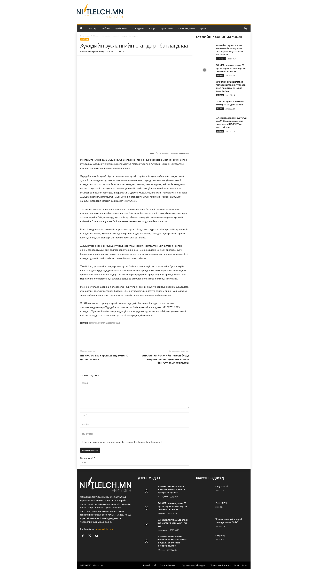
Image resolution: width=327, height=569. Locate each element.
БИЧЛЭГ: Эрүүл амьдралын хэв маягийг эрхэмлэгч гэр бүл (173, 522)
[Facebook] (83, 60)
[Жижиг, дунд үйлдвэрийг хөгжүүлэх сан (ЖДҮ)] (204, 524)
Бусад (203, 28)
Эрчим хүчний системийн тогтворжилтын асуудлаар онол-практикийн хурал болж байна (231, 86)
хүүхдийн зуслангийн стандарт (104, 323)
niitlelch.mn (98, 565)
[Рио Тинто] (204, 507)
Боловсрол (220, 58)
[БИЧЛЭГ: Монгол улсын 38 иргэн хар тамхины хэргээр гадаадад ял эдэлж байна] (204, 70)
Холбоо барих (240, 565)
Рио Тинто (221, 502)
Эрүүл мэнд (167, 28)
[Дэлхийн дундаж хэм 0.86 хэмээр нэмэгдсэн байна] (204, 106)
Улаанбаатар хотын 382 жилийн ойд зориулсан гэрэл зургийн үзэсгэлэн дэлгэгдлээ (229, 50)
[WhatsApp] (107, 60)
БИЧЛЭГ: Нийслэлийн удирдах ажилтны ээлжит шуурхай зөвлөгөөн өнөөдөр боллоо (172, 541)
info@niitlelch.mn (104, 529)
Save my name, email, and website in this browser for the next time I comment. (123, 442)
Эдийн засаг (121, 28)
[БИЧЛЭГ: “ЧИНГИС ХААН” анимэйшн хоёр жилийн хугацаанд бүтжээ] (146, 491)
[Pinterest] (99, 60)
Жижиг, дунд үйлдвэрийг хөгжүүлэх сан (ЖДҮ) (229, 521)
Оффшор (220, 535)
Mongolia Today (96, 51)
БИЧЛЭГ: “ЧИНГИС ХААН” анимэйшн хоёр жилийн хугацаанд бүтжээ (171, 489)
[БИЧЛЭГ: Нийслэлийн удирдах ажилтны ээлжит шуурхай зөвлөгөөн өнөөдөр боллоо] (146, 541)
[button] (245, 28)
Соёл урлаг (138, 28)
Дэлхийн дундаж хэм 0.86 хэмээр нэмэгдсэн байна (230, 103)
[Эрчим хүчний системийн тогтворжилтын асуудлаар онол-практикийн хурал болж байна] (204, 86)
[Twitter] (91, 60)
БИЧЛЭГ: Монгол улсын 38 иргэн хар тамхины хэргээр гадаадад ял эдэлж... (231, 68)
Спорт (152, 28)
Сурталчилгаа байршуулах (194, 565)
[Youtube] (97, 536)
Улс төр (92, 28)
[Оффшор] (204, 540)
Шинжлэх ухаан (186, 28)
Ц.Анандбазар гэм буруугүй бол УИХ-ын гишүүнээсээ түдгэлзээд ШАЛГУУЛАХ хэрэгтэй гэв (231, 122)
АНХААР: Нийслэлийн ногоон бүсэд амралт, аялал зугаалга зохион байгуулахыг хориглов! (165, 359)
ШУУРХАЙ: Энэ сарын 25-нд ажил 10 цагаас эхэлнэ (104, 357)
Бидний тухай (149, 565)
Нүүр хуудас (85, 36)
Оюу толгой (222, 486)
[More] (115, 60)
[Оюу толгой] (204, 491)
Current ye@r (87, 458)
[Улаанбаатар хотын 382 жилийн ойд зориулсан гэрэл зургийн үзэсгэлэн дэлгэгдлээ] (204, 50)
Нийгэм (106, 28)
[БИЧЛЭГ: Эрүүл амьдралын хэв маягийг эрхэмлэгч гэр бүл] (146, 524)
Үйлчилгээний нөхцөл (220, 565)
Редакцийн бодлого (169, 565)
